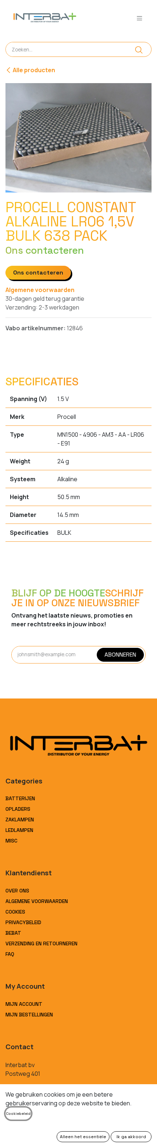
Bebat (13, 933)
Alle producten (34, 70)
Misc (11, 840)
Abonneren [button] (120, 654)
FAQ (9, 954)
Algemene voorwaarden (39, 290)
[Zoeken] (139, 49)
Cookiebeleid (18, 1113)
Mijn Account (23, 1004)
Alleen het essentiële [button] (83, 1137)
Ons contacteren (38, 272)
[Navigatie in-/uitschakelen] (139, 18)
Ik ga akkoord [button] (131, 1137)
